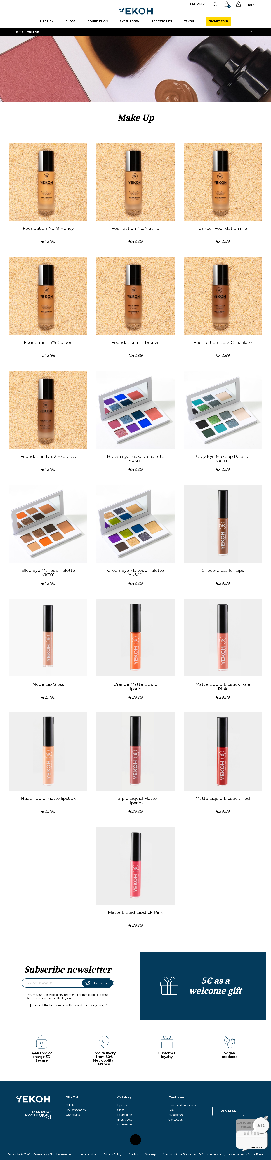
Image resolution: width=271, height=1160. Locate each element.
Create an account (203, 986)
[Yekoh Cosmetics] (29, 1099)
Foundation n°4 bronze (135, 342)
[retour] (135, 1139)
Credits (133, 1154)
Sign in (238, 4)
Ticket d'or (218, 21)
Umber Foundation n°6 (223, 228)
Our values (73, 1114)
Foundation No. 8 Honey (48, 228)
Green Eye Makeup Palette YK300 (135, 572)
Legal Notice (87, 1154)
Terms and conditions (182, 1105)
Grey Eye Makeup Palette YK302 (222, 458)
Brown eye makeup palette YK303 (135, 458)
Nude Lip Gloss (48, 684)
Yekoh (189, 21)
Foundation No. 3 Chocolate (223, 342)
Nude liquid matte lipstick (48, 798)
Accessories (161, 21)
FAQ (171, 1110)
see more (256, 1147)
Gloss (70, 21)
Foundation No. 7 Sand (135, 228)
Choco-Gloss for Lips (223, 570)
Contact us (175, 1119)
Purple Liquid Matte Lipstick (135, 800)
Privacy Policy (112, 1154)
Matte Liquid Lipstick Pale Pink (222, 686)
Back (251, 31)
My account (176, 1114)
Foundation (98, 21)
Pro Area (197, 4)
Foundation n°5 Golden (48, 342)
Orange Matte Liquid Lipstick (136, 686)
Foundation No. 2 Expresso (48, 456)
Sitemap (150, 1154)
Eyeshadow (129, 21)
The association (76, 1110)
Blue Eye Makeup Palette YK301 (48, 572)
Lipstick (46, 21)
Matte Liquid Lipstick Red (222, 798)
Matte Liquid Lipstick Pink (135, 912)
